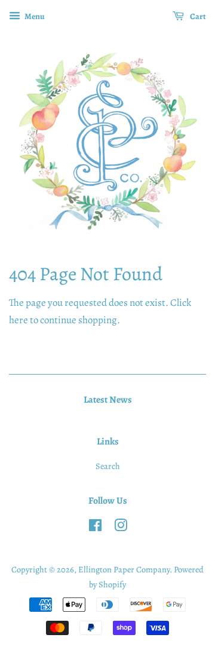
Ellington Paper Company (124, 569)
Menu (34, 16)
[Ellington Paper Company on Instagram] (120, 528)
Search (108, 466)
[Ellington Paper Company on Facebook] (95, 528)
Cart (197, 16)
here (18, 320)
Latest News (108, 399)
